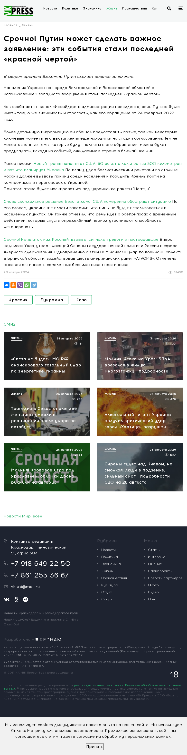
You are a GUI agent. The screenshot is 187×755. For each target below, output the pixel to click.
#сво (81, 299)
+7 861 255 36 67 (40, 575)
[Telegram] (34, 285)
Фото (153, 585)
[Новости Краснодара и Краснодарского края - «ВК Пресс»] (18, 11)
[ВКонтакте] (6, 285)
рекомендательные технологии (98, 685)
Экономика (92, 8)
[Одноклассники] (13, 285)
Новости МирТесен (23, 516)
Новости (50, 8)
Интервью (157, 557)
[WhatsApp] (27, 285)
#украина (51, 299)
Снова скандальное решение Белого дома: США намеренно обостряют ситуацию (87, 201)
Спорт (106, 599)
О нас (153, 599)
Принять (94, 746)
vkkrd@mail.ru (25, 586)
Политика (70, 8)
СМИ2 (10, 324)
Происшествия (134, 8)
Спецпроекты (160, 571)
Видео (153, 592)
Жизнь (111, 8)
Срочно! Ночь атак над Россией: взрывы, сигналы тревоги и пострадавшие (81, 239)
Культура (109, 585)
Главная (11, 25)
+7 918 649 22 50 (41, 563)
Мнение (155, 564)
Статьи (154, 550)
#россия (18, 299)
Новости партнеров (165, 578)
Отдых (106, 592)
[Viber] (20, 285)
